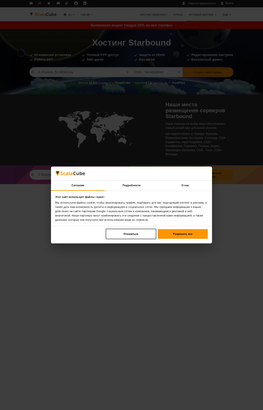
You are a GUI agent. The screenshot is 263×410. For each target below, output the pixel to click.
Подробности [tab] (131, 185)
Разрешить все (183, 233)
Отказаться (130, 233)
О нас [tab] (185, 185)
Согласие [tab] (78, 185)
